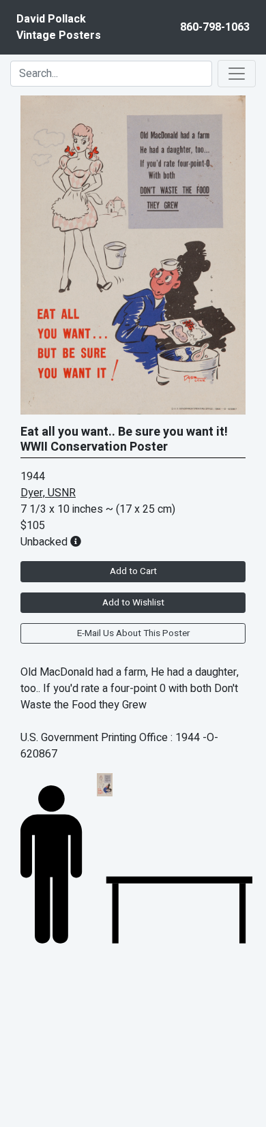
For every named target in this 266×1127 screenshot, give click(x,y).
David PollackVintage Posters (58, 27)
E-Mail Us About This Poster (133, 633)
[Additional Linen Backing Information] (75, 542)
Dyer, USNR (48, 493)
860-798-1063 (215, 27)
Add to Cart (133, 571)
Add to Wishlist (133, 603)
